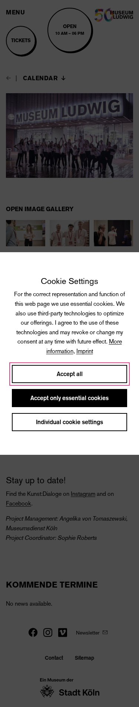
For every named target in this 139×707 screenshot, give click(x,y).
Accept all (70, 374)
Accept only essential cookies (69, 398)
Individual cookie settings (69, 422)
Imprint (84, 351)
